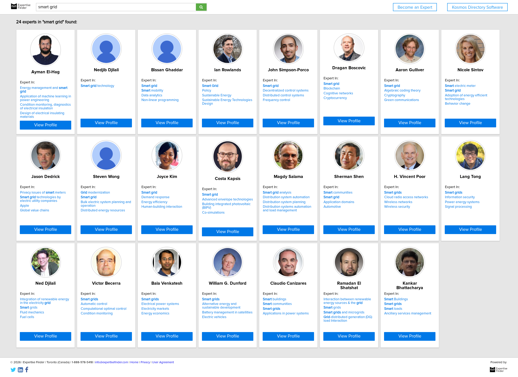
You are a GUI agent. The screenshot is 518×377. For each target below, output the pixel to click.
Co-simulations (213, 212)
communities (338, 192)
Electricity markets (155, 309)
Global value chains (34, 210)
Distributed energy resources (103, 210)
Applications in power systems (286, 313)
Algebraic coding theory (402, 90)
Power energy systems (462, 202)
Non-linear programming (160, 100)
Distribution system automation (286, 197)
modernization (95, 192)
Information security (460, 197)
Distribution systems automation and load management (287, 208)
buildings (274, 299)
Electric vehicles (214, 317)
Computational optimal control (103, 309)
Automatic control (94, 304)
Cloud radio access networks (406, 197)
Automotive (332, 207)
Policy (206, 90)
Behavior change (457, 103)
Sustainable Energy (216, 95)
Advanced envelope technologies (227, 199)
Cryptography (394, 95)
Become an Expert (415, 7)
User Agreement (163, 362)
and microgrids (344, 312)
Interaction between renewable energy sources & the (347, 301)
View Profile (45, 125)
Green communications (401, 100)
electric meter (460, 86)
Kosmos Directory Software (477, 7)
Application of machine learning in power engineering (45, 98)
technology (97, 86)
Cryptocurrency (335, 98)
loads (393, 309)
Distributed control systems (283, 95)
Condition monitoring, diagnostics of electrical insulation (45, 106)
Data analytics (151, 95)
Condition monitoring (97, 313)
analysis (277, 192)
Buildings (396, 299)
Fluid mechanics (32, 312)
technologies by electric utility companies (40, 199)
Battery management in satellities (227, 312)
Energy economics (155, 313)
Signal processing (458, 207)
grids (28, 307)
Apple (24, 206)
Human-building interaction (161, 207)
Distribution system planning (284, 202)
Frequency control (276, 100)
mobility (152, 90)
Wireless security (397, 207)
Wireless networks (398, 202)
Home (134, 362)
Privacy (145, 362)
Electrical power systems (160, 304)
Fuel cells (27, 317)
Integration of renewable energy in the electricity (44, 301)
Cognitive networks (338, 93)
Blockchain (332, 88)
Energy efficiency (154, 202)
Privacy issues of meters (43, 192)
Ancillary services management (407, 313)
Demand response (155, 197)
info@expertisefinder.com (111, 362)
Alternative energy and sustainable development (221, 305)
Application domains (339, 202)
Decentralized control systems (286, 90)
